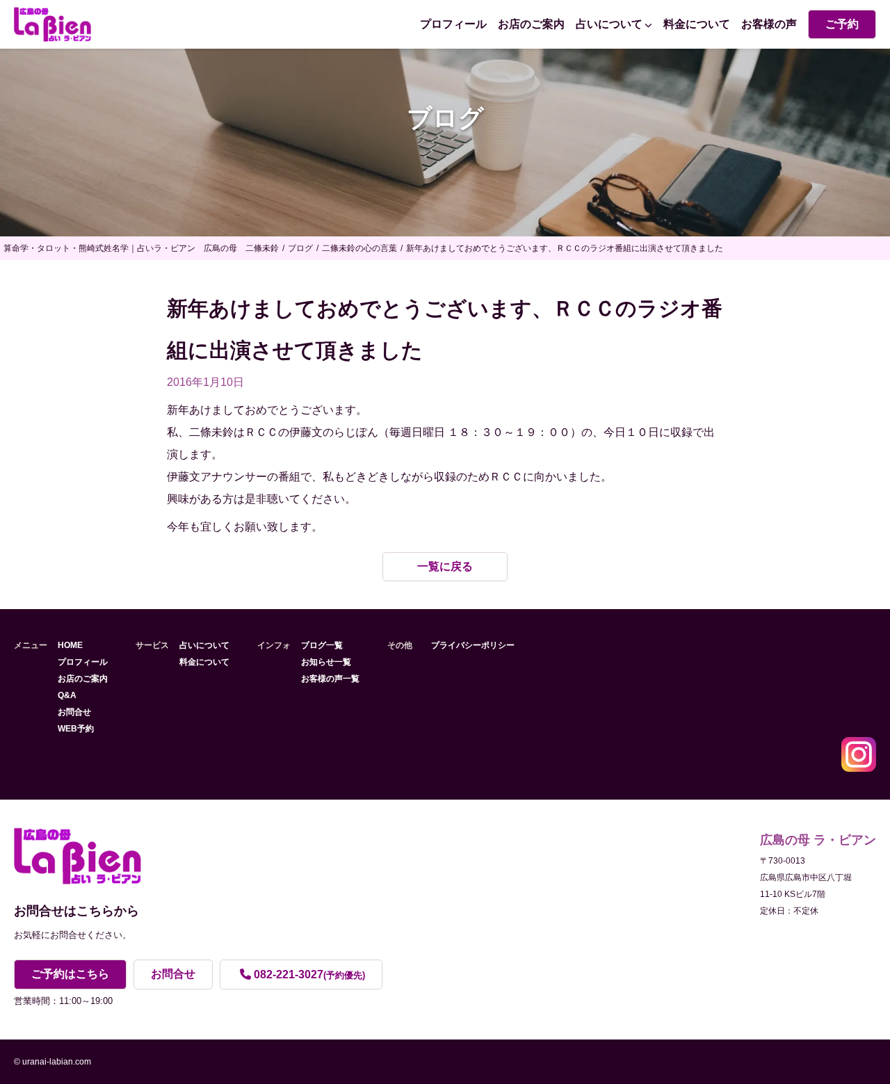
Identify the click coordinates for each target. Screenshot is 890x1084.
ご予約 (842, 24)
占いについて (609, 24)
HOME (70, 645)
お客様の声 (769, 24)
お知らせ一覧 (326, 662)
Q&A (67, 695)
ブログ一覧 (322, 645)
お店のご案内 (531, 24)
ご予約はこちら (70, 974)
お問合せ (74, 712)
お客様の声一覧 (330, 678)
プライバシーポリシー (473, 645)
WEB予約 (76, 729)
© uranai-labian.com (52, 1062)
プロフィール (453, 24)
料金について (696, 24)
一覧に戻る (445, 566)
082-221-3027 (309, 974)
